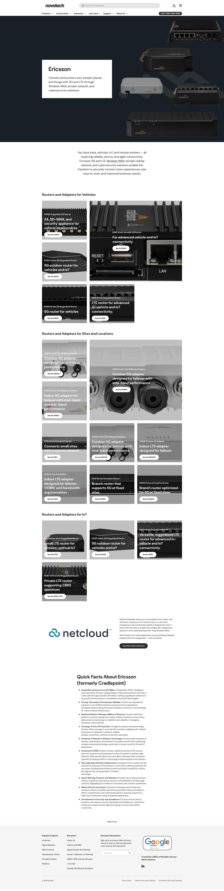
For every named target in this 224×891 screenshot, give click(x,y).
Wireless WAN (115, 161)
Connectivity (62, 13)
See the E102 (52, 457)
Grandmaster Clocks (51, 854)
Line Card (93, 13)
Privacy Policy (126, 881)
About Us (121, 13)
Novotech (50, 881)
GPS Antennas (48, 849)
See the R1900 (53, 318)
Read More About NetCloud (133, 646)
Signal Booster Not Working (78, 849)
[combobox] (119, 5)
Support (107, 13)
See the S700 (52, 554)
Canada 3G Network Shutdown (80, 868)
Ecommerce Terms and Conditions (170, 881)
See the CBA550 (149, 457)
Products (46, 13)
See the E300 (100, 499)
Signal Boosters (48, 845)
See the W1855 (121, 389)
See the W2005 (101, 457)
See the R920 (100, 318)
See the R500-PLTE (55, 596)
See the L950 (52, 499)
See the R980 (121, 248)
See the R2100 (53, 276)
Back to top (112, 822)
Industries (78, 13)
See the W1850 (53, 415)
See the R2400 (53, 235)
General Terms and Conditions (145, 881)
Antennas (46, 840)
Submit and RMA (74, 845)
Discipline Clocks (49, 859)
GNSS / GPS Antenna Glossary (80, 859)
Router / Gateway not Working (80, 854)
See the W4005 (53, 374)
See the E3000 (148, 499)
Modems (45, 863)
